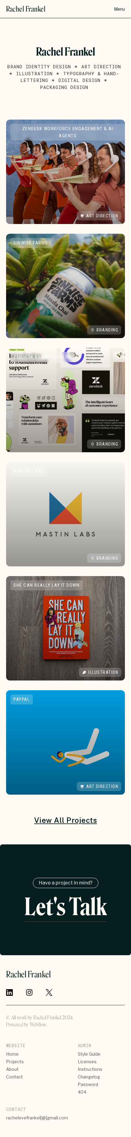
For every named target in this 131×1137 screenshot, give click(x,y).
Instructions (90, 1069)
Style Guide (89, 1054)
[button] (119, 9)
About (12, 1069)
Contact (14, 1076)
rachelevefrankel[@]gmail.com (37, 1117)
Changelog (89, 1076)
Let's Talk (65, 908)
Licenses (87, 1061)
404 (82, 1092)
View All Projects (65, 820)
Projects (15, 1061)
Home (12, 1054)
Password (88, 1084)
